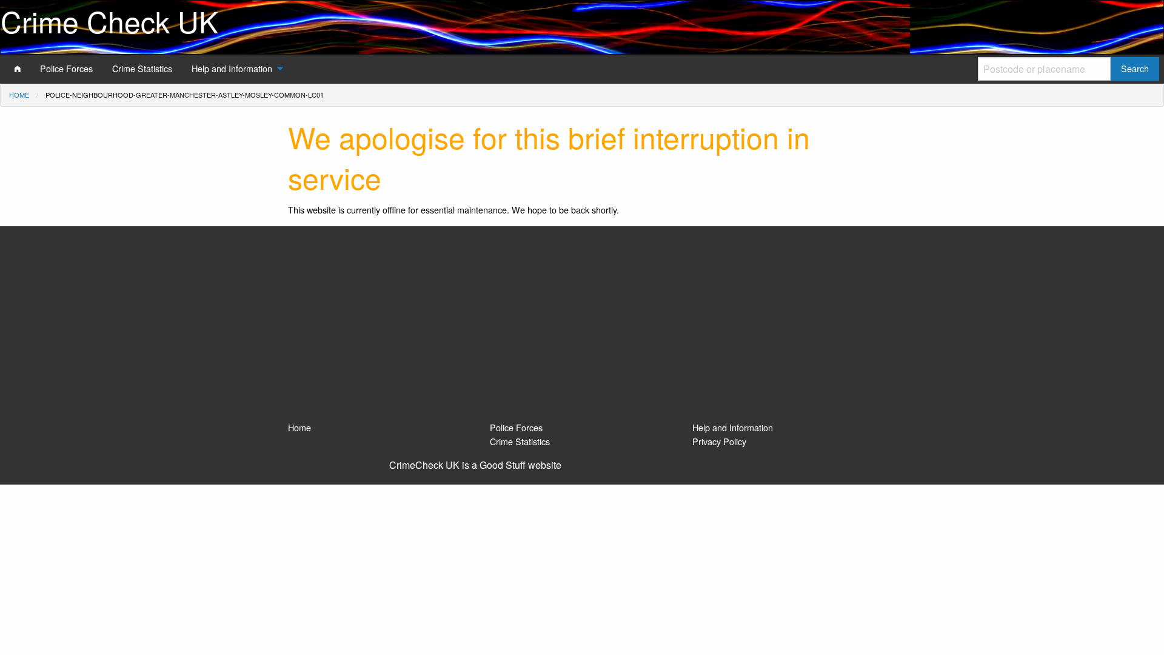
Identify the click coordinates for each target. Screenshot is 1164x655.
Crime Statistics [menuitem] (142, 68)
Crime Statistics (520, 441)
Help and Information (732, 427)
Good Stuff (503, 465)
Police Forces (516, 427)
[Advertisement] (582, 329)
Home (19, 94)
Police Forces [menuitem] (66, 68)
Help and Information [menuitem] (232, 68)
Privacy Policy (719, 441)
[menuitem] (17, 68)
